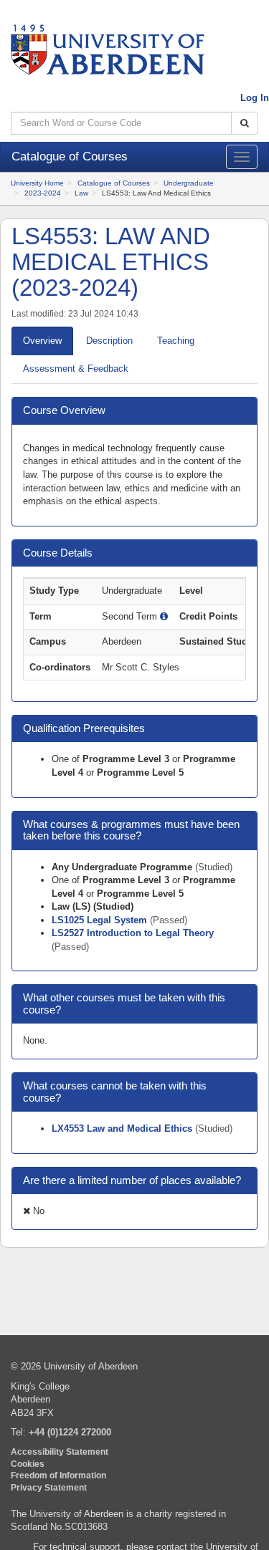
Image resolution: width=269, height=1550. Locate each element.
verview (42, 340)
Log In (254, 97)
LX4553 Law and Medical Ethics (123, 1128)
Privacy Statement (49, 1487)
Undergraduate (189, 183)
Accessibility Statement (59, 1451)
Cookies (27, 1463)
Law (81, 193)
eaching (175, 340)
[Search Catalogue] (244, 123)
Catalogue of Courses (113, 183)
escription (109, 340)
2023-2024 (42, 193)
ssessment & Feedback (75, 368)
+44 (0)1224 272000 (70, 1432)
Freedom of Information (58, 1475)
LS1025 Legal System (101, 920)
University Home (37, 183)
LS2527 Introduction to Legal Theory (133, 933)
